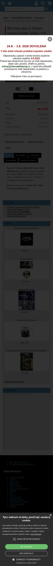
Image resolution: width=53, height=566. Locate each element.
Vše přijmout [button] (26, 547)
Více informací (36, 534)
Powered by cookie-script (26, 563)
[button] (26, 559)
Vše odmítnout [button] (26, 553)
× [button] (50, 515)
